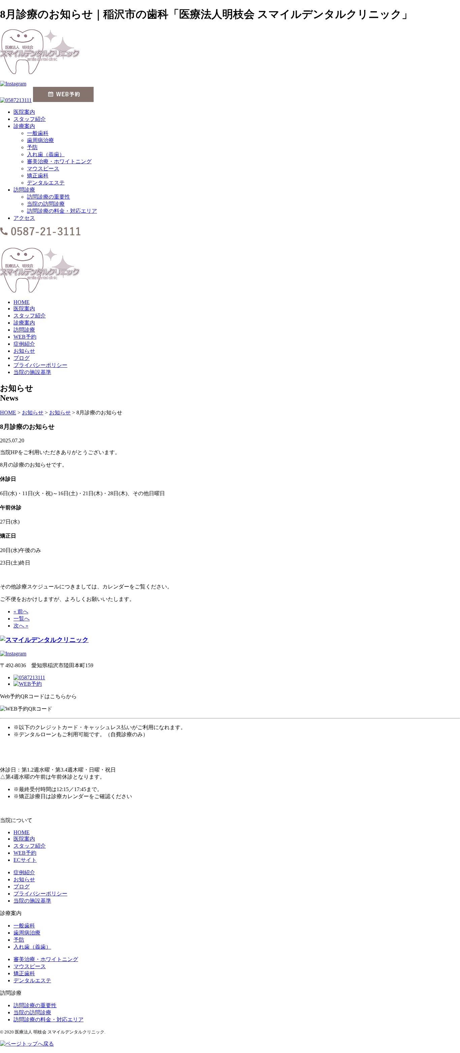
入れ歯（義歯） (46, 154)
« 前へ (20, 611)
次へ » (20, 626)
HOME (21, 302)
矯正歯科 (37, 175)
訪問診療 (24, 190)
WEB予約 (24, 337)
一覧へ (21, 618)
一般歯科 (37, 133)
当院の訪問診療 (46, 204)
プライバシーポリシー (40, 365)
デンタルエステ (46, 182)
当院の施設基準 (32, 372)
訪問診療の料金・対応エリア (62, 211)
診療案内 (24, 126)
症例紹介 (24, 344)
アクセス (24, 218)
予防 (32, 147)
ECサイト (25, 860)
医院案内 (24, 112)
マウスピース (43, 168)
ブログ (21, 358)
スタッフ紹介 (29, 119)
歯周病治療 (40, 140)
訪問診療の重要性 (48, 197)
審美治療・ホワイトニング (59, 161)
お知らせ (24, 351)
